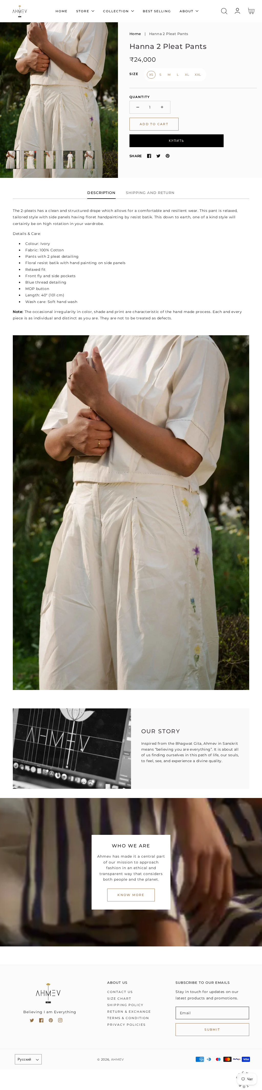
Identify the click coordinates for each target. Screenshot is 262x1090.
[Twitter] (158, 156)
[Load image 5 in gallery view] (89, 159)
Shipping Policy (125, 1005)
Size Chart (119, 998)
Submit (212, 1029)
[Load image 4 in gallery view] (69, 159)
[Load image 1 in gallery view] (10, 159)
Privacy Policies (126, 1025)
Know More (131, 895)
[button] (224, 11)
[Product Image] (59, 100)
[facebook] (41, 1021)
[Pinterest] (168, 156)
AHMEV (117, 1059)
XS (151, 75)
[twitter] (32, 1021)
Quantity (139, 97)
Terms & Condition (128, 1018)
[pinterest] (51, 1021)
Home (135, 33)
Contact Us (120, 992)
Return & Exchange (129, 1011)
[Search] (224, 11)
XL (187, 75)
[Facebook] (149, 156)
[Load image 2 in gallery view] (30, 159)
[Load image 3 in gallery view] (49, 159)
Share (135, 156)
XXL (198, 75)
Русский (24, 1059)
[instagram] (60, 1021)
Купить (176, 141)
